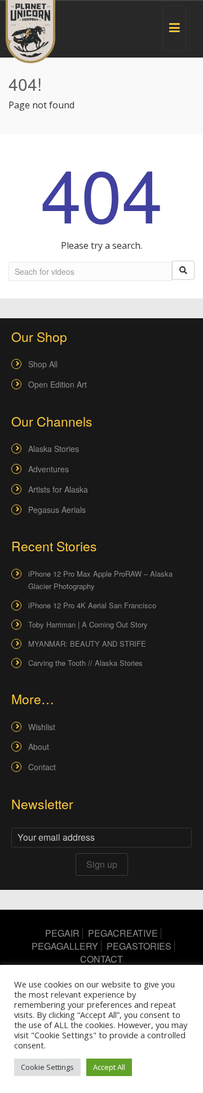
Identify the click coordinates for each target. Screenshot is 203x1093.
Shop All (43, 364)
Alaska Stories (53, 448)
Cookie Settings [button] (47, 1067)
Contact (42, 766)
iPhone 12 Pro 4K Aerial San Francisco (92, 605)
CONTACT (101, 958)
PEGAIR (62, 933)
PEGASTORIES (139, 946)
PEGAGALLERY (65, 946)
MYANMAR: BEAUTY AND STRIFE (87, 643)
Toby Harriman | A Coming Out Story (88, 624)
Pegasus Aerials (57, 509)
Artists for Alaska (58, 489)
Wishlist (41, 726)
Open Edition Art (57, 384)
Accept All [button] (109, 1067)
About (38, 746)
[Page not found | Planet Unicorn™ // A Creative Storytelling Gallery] (30, 31)
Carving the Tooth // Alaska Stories (85, 662)
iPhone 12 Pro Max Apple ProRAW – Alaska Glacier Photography (100, 579)
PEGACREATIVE (123, 933)
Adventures (48, 469)
